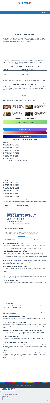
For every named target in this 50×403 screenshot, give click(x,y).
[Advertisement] (25, 7)
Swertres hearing (17, 260)
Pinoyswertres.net (32, 126)
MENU (45, 12)
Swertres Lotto (40, 86)
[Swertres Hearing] (25, 2)
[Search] (3, 398)
